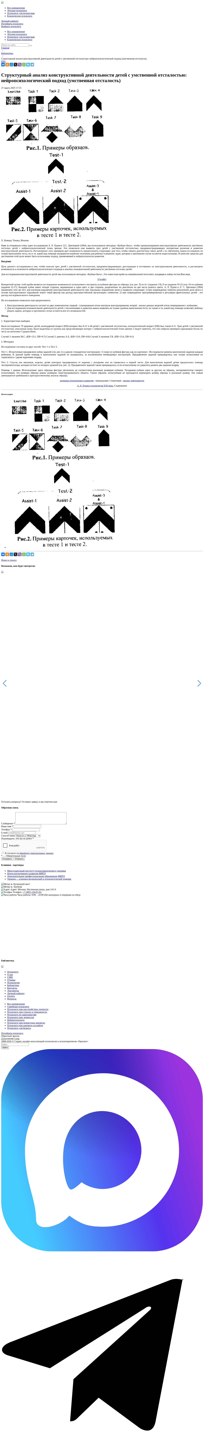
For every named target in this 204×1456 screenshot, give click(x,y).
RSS (3, 61)
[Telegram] (32, 64)
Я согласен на (29, 853)
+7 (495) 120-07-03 (32, 892)
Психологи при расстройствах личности (27, 1009)
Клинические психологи (19, 39)
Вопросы (11, 999)
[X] (15, 64)
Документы (13, 990)
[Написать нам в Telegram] (102, 1453)
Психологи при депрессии (20, 1017)
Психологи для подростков (21, 37)
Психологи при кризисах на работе (25, 1025)
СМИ (10, 977)
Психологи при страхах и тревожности (27, 1012)
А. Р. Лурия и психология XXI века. (95, 385)
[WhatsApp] (24, 64)
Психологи (12, 972)
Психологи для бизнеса (19, 1028)
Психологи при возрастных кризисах (26, 1023)
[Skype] (28, 64)
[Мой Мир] (11, 64)
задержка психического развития (76, 380)
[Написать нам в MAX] (102, 1250)
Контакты (12, 988)
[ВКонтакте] (3, 64)
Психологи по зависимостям (21, 1014)
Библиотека (13, 985)
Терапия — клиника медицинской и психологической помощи (39, 879)
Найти (5, 1047)
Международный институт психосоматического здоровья (36, 871)
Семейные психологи (18, 1006)
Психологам (13, 982)
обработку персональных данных (36, 853)
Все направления (16, 31)
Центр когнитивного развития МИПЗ (26, 873)
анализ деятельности (133, 380)
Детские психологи (17, 34)
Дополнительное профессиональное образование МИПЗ (36, 876)
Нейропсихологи (15, 1020)
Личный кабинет (10, 21)
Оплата (11, 996)
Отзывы (11, 980)
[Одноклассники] (7, 64)
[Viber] (20, 64)
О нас (10, 974)
